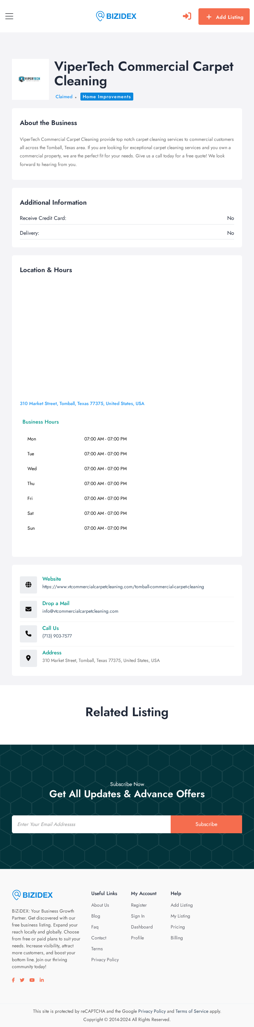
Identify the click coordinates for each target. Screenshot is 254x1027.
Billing (177, 937)
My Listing (180, 916)
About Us (100, 905)
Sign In (138, 916)
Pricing (178, 927)
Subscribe (206, 824)
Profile (137, 937)
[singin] (187, 16)
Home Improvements (107, 96)
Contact (98, 937)
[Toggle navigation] (9, 16)
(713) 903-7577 (57, 636)
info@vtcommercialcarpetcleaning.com (80, 611)
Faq (95, 927)
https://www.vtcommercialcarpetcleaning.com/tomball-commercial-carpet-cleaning (123, 586)
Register (139, 905)
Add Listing (230, 17)
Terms (97, 948)
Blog (95, 916)
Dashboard (142, 927)
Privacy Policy (105, 959)
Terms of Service (192, 1011)
